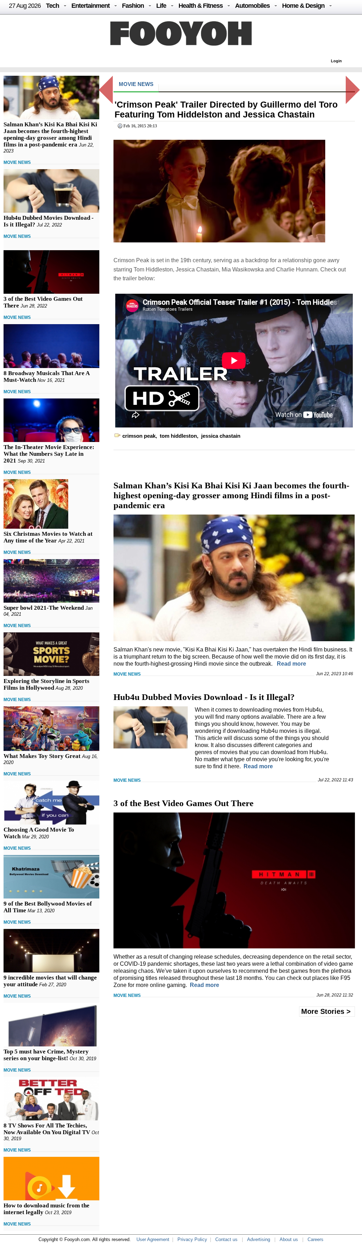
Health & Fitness (201, 5)
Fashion (133, 5)
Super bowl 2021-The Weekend (44, 607)
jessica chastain (220, 436)
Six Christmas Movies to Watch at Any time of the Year (48, 537)
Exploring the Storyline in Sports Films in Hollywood (46, 684)
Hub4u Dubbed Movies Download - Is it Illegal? (204, 697)
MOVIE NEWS (17, 162)
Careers (315, 1239)
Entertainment (90, 5)
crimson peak (139, 436)
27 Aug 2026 (25, 5)
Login (336, 61)
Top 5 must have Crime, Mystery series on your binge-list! (46, 1055)
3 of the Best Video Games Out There (183, 803)
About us (289, 1239)
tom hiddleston (178, 436)
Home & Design (303, 5)
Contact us (226, 1239)
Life (161, 5)
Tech (52, 5)
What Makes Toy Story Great (42, 756)
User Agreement (152, 1239)
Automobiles (252, 5)
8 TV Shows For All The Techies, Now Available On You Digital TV (47, 1129)
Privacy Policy (192, 1239)
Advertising (258, 1239)
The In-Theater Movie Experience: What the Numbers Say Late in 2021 (49, 454)
